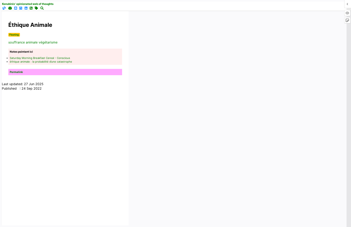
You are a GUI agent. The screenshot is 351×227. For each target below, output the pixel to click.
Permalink (16, 72)
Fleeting (14, 34)
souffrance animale (23, 42)
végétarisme (48, 42)
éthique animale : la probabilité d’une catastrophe (41, 61)
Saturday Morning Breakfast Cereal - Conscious (40, 58)
